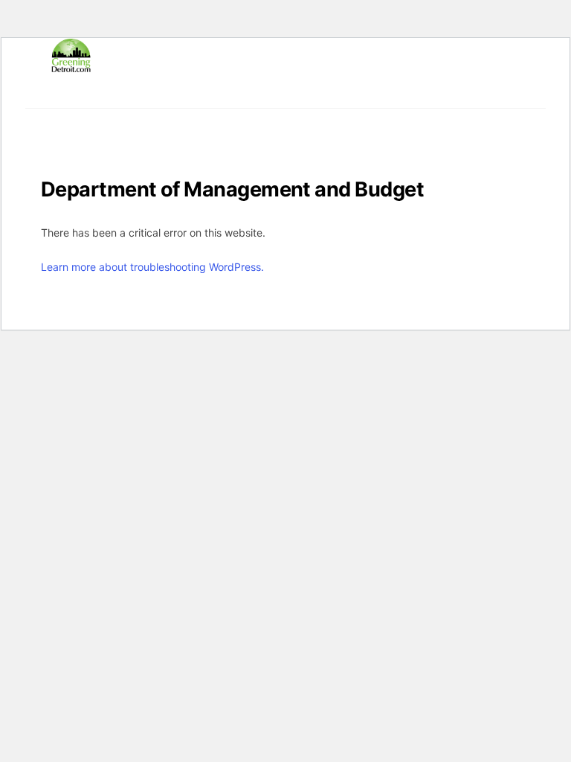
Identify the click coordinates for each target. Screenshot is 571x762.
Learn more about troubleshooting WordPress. (152, 266)
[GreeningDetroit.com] (71, 66)
